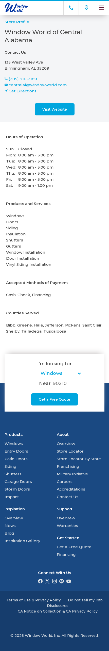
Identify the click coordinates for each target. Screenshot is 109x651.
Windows (14, 443)
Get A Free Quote (74, 546)
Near (45, 383)
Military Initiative (72, 474)
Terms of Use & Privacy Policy (33, 600)
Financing (66, 554)
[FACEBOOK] (40, 582)
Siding (10, 466)
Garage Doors (18, 481)
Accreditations (71, 489)
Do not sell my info (85, 600)
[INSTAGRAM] (54, 582)
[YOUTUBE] (68, 582)
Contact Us (67, 496)
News (10, 525)
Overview (14, 518)
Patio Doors (16, 458)
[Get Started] (71, 7)
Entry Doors (16, 451)
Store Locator (70, 451)
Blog (9, 533)
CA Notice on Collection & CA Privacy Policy (58, 611)
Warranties (67, 525)
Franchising (68, 466)
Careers (64, 481)
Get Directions (23, 91)
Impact (12, 496)
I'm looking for (54, 364)
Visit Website (54, 109)
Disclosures (57, 605)
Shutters (13, 474)
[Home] (26, 7)
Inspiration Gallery (22, 540)
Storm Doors (17, 489)
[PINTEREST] (61, 582)
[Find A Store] (86, 7)
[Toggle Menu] (101, 7)
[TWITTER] (47, 582)
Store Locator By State (79, 458)
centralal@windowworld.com (38, 85)
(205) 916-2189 (23, 78)
